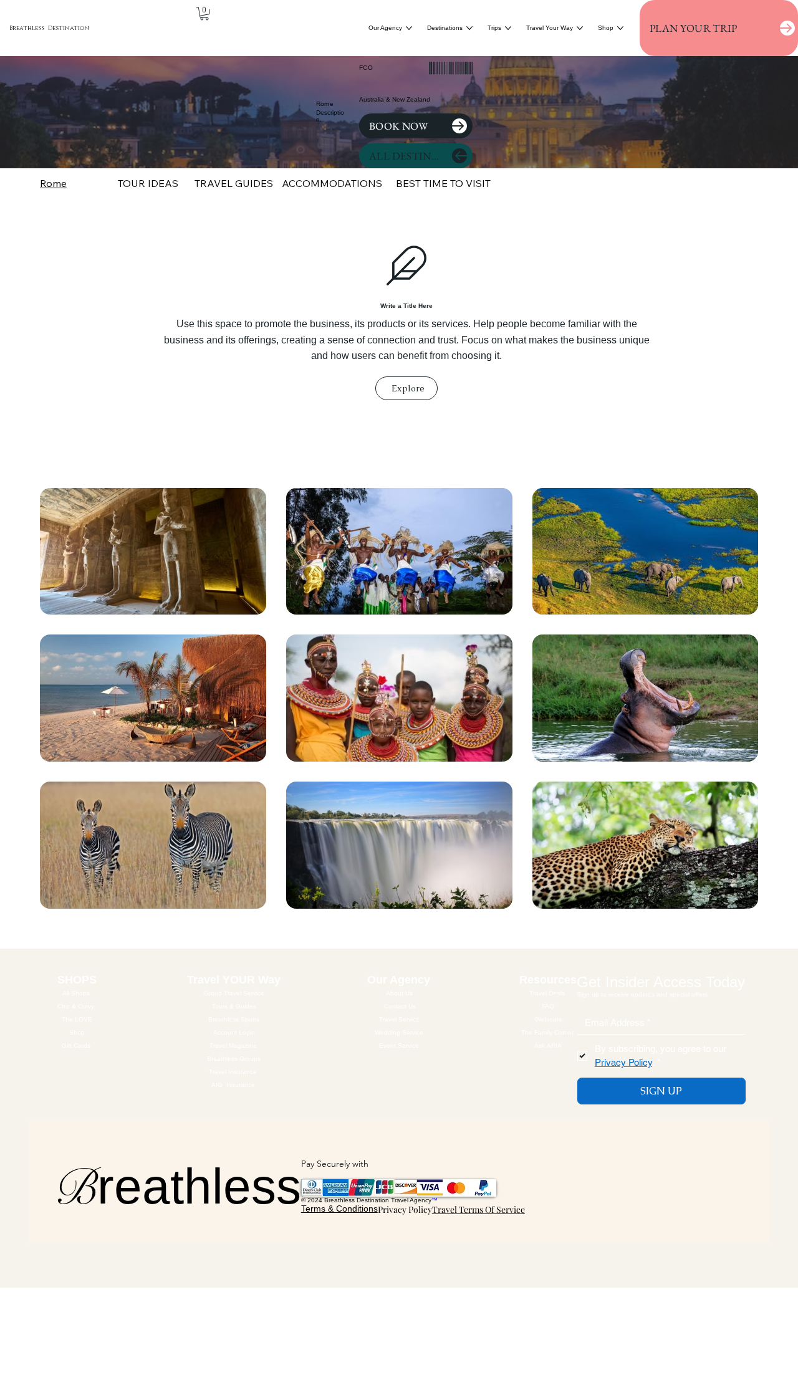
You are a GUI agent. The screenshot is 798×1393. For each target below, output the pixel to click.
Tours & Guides (234, 1006)
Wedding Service (400, 1032)
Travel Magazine (234, 1045)
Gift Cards (77, 1045)
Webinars (548, 1019)
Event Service (400, 1045)
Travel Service (400, 1019)
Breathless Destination (49, 28)
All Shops (77, 993)
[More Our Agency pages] (409, 28)
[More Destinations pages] (469, 28)
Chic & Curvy (76, 1006)
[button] (204, 13)
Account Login (234, 1032)
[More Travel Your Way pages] (580, 28)
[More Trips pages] (508, 28)
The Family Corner (548, 1032)
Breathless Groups (234, 1058)
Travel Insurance (234, 1071)
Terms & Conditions (339, 1208)
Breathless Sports (233, 1019)
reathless (177, 1186)
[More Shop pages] (620, 28)
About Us (400, 993)
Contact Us (400, 1006)
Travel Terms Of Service (478, 1209)
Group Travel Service (234, 993)
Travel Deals (548, 993)
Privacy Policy (405, 1209)
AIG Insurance (233, 1084)
